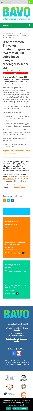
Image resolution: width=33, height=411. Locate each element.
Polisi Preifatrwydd (12, 339)
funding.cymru (19, 187)
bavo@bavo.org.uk (17, 335)
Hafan (4, 33)
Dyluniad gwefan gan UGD (22, 364)
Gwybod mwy (10, 293)
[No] (31, 405)
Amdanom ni (8, 25)
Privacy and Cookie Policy (20, 408)
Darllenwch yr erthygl (13, 253)
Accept (8, 408)
